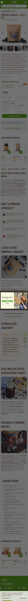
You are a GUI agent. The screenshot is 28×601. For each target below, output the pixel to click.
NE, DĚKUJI (7, 303)
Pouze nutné (23, 598)
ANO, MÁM (7, 301)
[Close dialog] (26, 293)
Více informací (5, 598)
